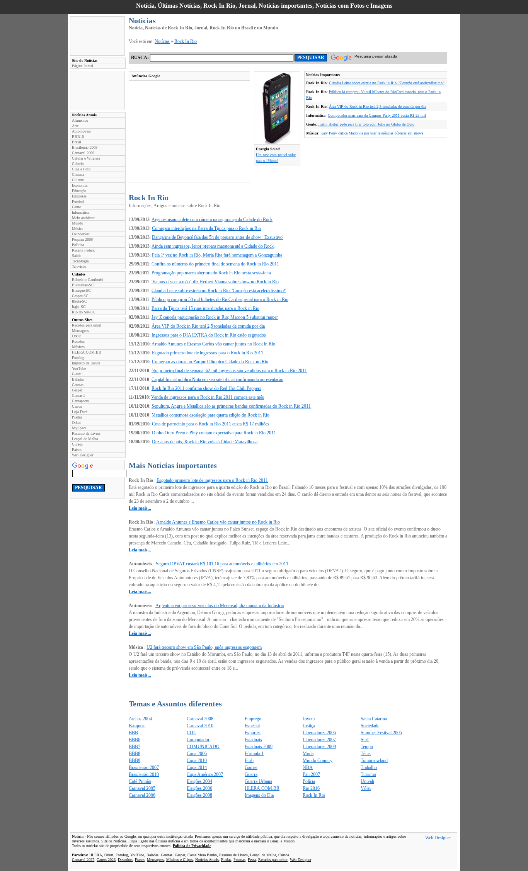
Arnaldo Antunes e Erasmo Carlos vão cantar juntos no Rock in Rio (213, 344)
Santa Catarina (374, 718)
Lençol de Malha (85, 439)
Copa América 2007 (205, 774)
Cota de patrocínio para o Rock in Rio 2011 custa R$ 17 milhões (210, 424)
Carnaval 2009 (83, 153)
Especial (252, 725)
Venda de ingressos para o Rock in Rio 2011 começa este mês (207, 397)
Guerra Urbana (258, 781)
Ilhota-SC (79, 301)
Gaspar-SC (80, 296)
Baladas (78, 379)
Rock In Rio (185, 41)
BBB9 (134, 760)
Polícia (309, 781)
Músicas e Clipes (179, 859)
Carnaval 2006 (142, 795)
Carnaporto (80, 401)
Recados (78, 341)
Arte (75, 126)
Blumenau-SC (83, 285)
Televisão (79, 266)
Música (77, 228)
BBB (133, 732)
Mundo (77, 223)
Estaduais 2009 (259, 746)
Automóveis (81, 131)
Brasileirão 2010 (144, 774)
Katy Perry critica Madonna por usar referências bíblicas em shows (371, 133)
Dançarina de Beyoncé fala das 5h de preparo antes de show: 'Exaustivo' (217, 237)
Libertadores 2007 (319, 739)
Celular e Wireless (86, 158)
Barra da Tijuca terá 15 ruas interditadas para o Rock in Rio (205, 308)
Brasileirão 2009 (84, 147)
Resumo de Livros (86, 433)
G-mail (77, 374)
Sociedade (370, 725)
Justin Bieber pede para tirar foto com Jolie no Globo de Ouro (366, 124)
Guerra (251, 774)
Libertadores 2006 (319, 732)
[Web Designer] (438, 838)
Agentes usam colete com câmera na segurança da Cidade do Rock (212, 219)
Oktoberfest (81, 234)
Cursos (77, 444)
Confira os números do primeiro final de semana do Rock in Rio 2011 (215, 264)
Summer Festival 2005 (381, 732)
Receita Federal (83, 250)
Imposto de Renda (86, 363)
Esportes (253, 732)
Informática (80, 212)
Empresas (79, 196)
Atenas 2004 (140, 718)
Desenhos (125, 859)
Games (251, 767)
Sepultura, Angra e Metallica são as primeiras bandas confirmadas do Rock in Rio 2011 (231, 406)
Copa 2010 (197, 760)
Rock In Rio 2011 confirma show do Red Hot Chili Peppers (206, 388)
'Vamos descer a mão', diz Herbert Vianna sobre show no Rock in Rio (215, 281)
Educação (79, 191)
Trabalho (369, 767)
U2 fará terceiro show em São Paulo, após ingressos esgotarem (204, 647)
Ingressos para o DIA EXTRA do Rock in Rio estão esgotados (209, 335)
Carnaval (78, 395)
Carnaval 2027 (83, 859)
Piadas (77, 417)
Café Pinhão (140, 781)
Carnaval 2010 (200, 725)
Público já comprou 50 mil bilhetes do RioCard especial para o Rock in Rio (220, 299)
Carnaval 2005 (142, 788)
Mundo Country (317, 760)
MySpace (79, 428)
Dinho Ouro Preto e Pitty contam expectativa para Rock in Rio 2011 (214, 433)
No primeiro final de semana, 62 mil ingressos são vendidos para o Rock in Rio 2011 (229, 370)
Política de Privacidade (192, 846)
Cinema (78, 174)
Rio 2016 (311, 788)
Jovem (309, 718)
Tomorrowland (374, 760)
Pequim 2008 (82, 239)
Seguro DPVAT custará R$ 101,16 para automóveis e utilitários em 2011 (222, 563)
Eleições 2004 (199, 781)
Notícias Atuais (207, 859)
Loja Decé (79, 412)
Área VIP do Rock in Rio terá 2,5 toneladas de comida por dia (377, 106)
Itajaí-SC (79, 307)
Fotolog (78, 358)
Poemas (239, 859)
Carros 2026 (106, 859)
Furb (249, 760)
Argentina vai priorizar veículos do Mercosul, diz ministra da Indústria (219, 605)
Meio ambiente (83, 218)
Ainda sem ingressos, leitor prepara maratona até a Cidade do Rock (213, 246)
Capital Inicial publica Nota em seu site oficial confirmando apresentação (217, 379)
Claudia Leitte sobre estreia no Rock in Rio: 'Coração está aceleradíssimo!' (387, 83)
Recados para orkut (86, 325)
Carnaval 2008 (200, 718)
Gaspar (77, 390)
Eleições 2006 (199, 788)
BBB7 (134, 746)
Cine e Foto (81, 169)
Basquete (137, 725)
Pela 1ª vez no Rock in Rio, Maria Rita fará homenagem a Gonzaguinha (217, 255)
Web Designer (82, 455)
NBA (308, 767)
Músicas (78, 347)
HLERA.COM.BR (86, 352)
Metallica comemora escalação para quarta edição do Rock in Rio (210, 415)
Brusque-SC (81, 290)
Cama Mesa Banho (202, 855)
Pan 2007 (311, 774)
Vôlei (366, 788)
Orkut (76, 336)
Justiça (309, 725)
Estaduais (253, 739)
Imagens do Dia (259, 795)
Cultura (77, 180)
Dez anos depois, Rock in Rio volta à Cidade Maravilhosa (204, 441)
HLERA (95, 855)
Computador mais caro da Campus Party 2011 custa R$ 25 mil (377, 115)
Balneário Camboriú (87, 279)
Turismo (368, 774)
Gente (76, 207)
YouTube (79, 368)
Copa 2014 (197, 767)
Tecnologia (80, 261)
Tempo (367, 746)
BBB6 (134, 739)
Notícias (162, 41)
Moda (308, 753)
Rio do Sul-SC (83, 312)
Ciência (77, 164)
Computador (198, 739)
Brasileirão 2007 (144, 767)
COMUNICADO (203, 746)
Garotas (77, 385)
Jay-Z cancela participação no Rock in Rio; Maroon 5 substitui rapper (215, 317)
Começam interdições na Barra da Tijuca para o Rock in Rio (206, 228)
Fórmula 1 (254, 753)
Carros (77, 406)
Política (78, 245)
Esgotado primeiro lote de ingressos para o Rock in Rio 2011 (207, 353)
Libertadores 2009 (319, 746)
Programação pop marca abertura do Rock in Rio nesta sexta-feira (211, 273)
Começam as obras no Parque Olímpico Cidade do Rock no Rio (210, 361)
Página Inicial (82, 66)
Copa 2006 (197, 753)
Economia (79, 185)
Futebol (78, 201)
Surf (365, 739)
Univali (367, 781)
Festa (252, 859)
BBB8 (134, 753)
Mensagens (80, 330)
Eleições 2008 (199, 795)
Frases (140, 859)
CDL (191, 732)
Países (77, 449)
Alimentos (80, 120)
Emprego (253, 718)
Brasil (76, 142)
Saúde (76, 255)
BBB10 (78, 136)
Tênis (366, 753)
